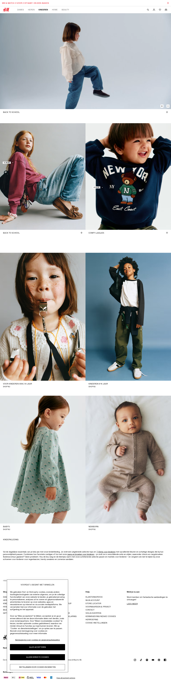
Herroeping (92, 619)
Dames (20, 10)
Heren (31, 10)
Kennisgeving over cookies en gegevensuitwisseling (37, 640)
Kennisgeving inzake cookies (101, 616)
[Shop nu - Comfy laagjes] (167, 233)
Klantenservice (94, 597)
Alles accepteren (37, 647)
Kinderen (43, 10)
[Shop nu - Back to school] (81, 233)
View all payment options (65, 678)
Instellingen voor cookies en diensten (37, 667)
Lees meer (132, 604)
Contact (90, 610)
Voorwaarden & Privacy (98, 607)
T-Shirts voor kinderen (106, 552)
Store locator (93, 603)
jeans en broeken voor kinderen (80, 554)
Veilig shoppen (93, 613)
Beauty (65, 10)
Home (55, 10)
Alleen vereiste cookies (37, 657)
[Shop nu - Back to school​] (167, 112)
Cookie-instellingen (96, 623)
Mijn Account (93, 600)
